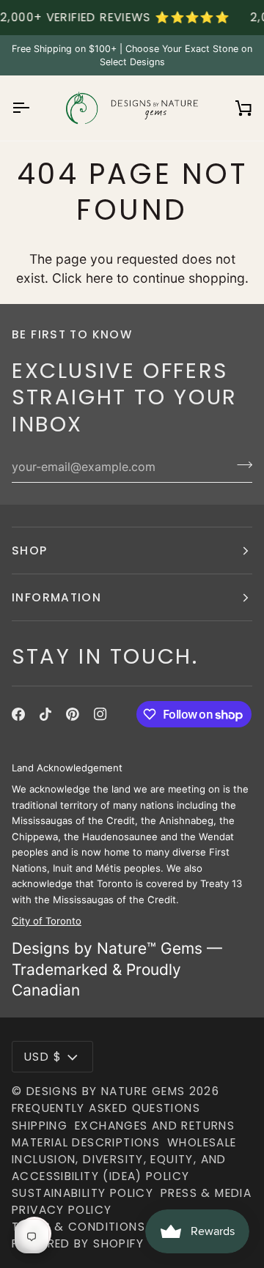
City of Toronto (46, 921)
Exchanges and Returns (155, 1125)
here (99, 278)
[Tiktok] (45, 714)
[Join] (240, 465)
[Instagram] (100, 714)
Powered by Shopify (78, 1243)
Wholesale (201, 1142)
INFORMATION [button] (56, 597)
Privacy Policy (61, 1209)
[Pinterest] (72, 714)
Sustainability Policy (82, 1193)
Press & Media (206, 1193)
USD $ (43, 1056)
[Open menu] (34, 108)
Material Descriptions (86, 1142)
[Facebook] (18, 714)
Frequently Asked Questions (106, 1108)
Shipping (39, 1125)
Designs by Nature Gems (106, 1091)
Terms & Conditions (78, 1226)
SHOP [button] (30, 550)
